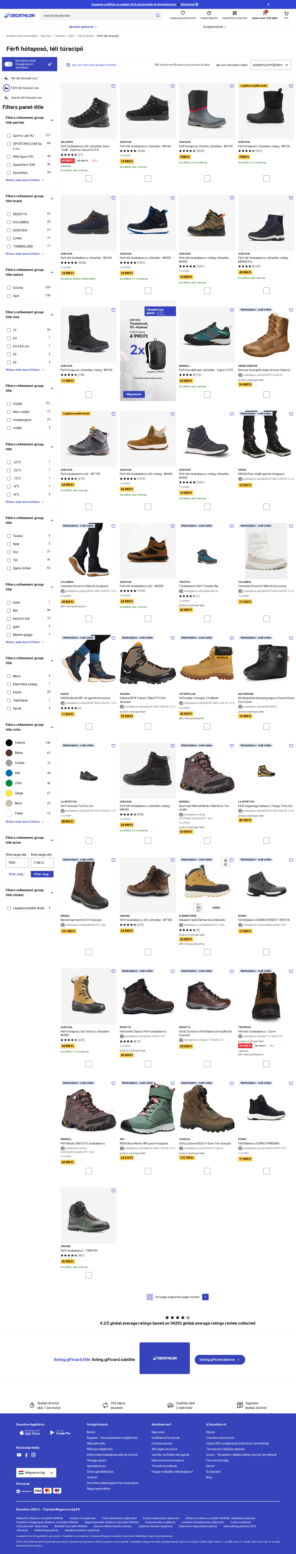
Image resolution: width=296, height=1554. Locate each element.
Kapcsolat (158, 1432)
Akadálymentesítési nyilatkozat (82, 1530)
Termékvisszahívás (164, 1466)
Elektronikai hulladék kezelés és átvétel (112, 1454)
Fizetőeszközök (162, 1443)
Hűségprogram (96, 1460)
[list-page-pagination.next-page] (205, 1297)
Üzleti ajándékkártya (100, 1471)
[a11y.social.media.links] (19, 1455)
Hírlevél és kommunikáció (168, 1460)
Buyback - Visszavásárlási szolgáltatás (112, 1437)
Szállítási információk (166, 1437)
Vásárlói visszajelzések (82, 1518)
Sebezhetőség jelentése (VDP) (240, 1526)
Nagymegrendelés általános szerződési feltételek (112, 1522)
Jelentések (22, 1530)
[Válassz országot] (36, 1473)
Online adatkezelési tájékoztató (119, 1518)
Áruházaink (213, 1471)
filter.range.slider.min (17, 855)
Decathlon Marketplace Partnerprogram (113, 1483)
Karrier (210, 1466)
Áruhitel (92, 1477)
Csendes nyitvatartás (220, 1437)
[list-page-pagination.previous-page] (150, 1297)
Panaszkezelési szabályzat (160, 1522)
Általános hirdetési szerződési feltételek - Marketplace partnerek (220, 1518)
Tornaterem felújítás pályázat (225, 1449)
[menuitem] (83, 27)
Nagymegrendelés (99, 1488)
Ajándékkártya (96, 1466)
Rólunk (210, 1432)
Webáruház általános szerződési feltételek (39, 1518)
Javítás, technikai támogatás (171, 1454)
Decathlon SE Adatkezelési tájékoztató (203, 1522)
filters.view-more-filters (23, 180)
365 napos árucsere (164, 1449)
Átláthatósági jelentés (46, 1530)
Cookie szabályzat (241, 1522)
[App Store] (32, 1433)
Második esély (96, 1443)
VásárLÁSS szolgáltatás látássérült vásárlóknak (237, 1443)
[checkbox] (30, 742)
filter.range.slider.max (42, 855)
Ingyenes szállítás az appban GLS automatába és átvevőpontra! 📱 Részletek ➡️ (144, 4)
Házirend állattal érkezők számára (112, 1526)
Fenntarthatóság (217, 1460)
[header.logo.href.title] (19, 15)
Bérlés (91, 1432)
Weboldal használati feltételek (70, 1526)
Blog (209, 1477)
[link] (134, 394)
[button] (30, 135)
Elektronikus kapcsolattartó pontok (198, 1526)
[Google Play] (62, 1433)
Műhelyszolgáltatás (100, 1449)
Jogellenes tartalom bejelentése (155, 1526)
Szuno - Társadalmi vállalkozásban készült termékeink (241, 1454)
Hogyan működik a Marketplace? (172, 1471)
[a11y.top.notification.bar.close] (268, 4)
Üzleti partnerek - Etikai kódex (32, 1526)
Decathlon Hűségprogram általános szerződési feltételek (47, 1522)
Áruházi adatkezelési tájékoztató (161, 1518)
